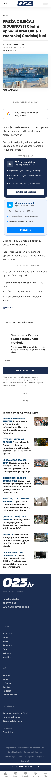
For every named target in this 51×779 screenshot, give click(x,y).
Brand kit (25, 761)
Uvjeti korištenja (15, 752)
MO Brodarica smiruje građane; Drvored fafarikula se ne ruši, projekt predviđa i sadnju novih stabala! (16, 540)
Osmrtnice (8, 732)
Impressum (11, 748)
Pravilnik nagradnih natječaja (31, 757)
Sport (5, 649)
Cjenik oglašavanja (12, 721)
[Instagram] (16, 614)
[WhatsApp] (33, 614)
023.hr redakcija (16, 44)
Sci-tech (7, 687)
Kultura (6, 675)
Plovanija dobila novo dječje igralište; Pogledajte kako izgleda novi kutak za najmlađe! (16, 523)
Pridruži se (25, 230)
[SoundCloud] (27, 614)
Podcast (7, 691)
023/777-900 (9, 603)
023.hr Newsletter (25, 162)
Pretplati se (25, 370)
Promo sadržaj (10, 694)
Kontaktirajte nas (11, 717)
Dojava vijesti (11, 757)
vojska (30, 322)
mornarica (22, 322)
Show (5, 679)
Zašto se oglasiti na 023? (15, 713)
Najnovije (7, 634)
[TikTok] (22, 614)
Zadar (5, 16)
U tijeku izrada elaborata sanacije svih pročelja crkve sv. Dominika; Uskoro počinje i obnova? (16, 505)
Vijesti (6, 637)
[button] (5, 3)
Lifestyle (7, 683)
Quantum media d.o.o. (29, 766)
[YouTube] (10, 614)
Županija (7, 645)
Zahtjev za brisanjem (33, 752)
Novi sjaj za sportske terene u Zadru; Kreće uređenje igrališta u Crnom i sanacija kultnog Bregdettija (16, 467)
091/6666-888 (21, 607)
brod (15, 322)
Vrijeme (7, 653)
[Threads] (39, 614)
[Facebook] (5, 614)
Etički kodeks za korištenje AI (31, 748)
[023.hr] (25, 3)
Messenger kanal (24, 203)
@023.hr (8, 307)
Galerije (7, 657)
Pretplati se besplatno (25, 192)
